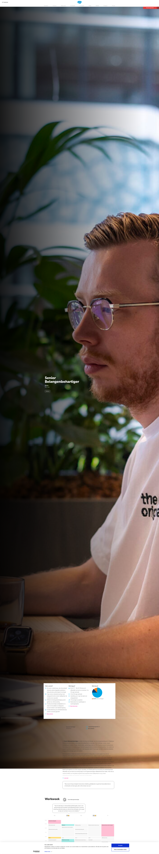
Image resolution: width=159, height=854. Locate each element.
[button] (54, 822)
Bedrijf (97, 5)
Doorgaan (120, 845)
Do (93, 815)
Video (90, 5)
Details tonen (47, 851)
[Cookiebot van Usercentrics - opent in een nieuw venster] (36, 852)
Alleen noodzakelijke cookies (120, 849)
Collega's (105, 5)
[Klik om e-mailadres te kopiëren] (105, 726)
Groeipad (82, 5)
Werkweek (63, 5)
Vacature (54, 5)
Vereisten (46, 5)
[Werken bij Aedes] (79, 2)
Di (67, 815)
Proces (113, 5)
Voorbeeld (72, 5)
